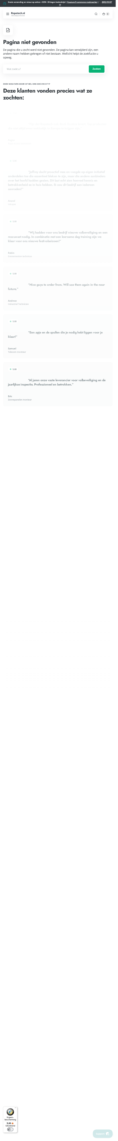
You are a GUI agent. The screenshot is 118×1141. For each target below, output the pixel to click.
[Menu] (15, 1108)
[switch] (10, 1129)
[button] (7, 14)
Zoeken (96, 68)
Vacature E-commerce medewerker (82, 2)
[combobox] (54, 69)
